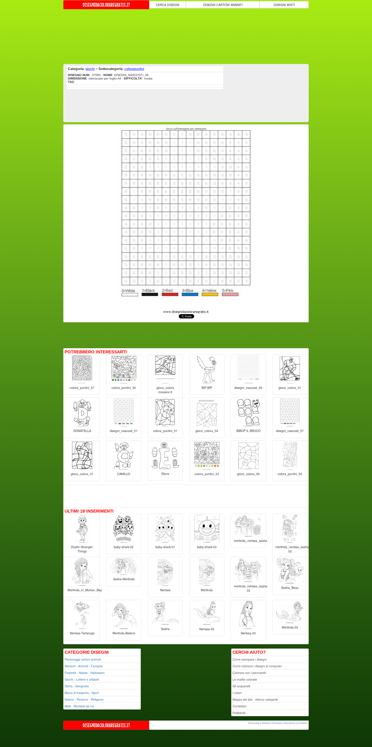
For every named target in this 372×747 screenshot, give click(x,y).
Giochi (69, 679)
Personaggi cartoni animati (83, 659)
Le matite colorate (244, 679)
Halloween (97, 673)
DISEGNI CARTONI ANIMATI (223, 5)
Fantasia (97, 666)
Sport (95, 693)
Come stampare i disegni (249, 659)
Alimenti (70, 666)
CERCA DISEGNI (167, 5)
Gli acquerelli (241, 686)
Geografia (82, 686)
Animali (83, 666)
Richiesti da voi (84, 706)
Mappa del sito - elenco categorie (255, 699)
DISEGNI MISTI (284, 5)
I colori (237, 693)
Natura (69, 699)
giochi (90, 69)
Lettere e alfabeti (87, 679)
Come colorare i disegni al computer (257, 666)
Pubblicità (239, 713)
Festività (70, 673)
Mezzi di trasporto (77, 693)
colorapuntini (134, 69)
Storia (69, 686)
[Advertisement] (186, 36)
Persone (82, 699)
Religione (97, 699)
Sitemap (266, 723)
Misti (68, 706)
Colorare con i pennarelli (249, 673)
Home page (254, 723)
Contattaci (239, 706)
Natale (83, 673)
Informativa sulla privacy (283, 723)
